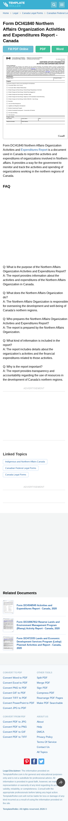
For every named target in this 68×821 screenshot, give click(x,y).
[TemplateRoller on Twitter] (41, 761)
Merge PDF (43, 682)
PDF (43, 49)
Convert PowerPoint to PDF (18, 702)
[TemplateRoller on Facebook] (34, 761)
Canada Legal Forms (15, 474)
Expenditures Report (34, 149)
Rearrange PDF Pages (50, 697)
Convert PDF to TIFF (15, 736)
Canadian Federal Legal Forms (20, 468)
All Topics (42, 752)
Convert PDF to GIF (14, 731)
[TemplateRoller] (12, 5)
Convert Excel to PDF (15, 682)
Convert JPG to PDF (14, 708)
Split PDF (42, 677)
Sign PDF (42, 687)
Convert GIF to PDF (14, 692)
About (40, 721)
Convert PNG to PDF (15, 687)
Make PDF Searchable (50, 702)
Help (39, 726)
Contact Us (43, 747)
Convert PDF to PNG (15, 726)
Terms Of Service (47, 741)
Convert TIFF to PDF (15, 697)
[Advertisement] (34, 227)
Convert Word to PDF (15, 677)
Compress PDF (45, 692)
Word (60, 49)
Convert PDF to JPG (14, 721)
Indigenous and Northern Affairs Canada (25, 461)
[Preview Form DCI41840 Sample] (35, 97)
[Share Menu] (60, 782)
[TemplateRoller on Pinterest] (27, 761)
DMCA (40, 731)
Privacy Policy (45, 736)
